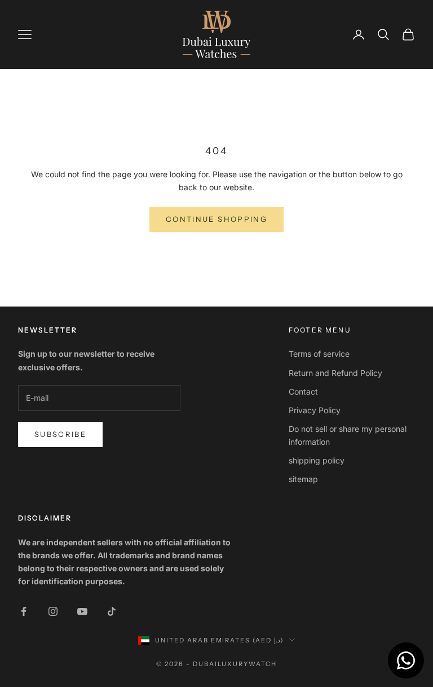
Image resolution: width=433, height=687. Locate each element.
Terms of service (319, 353)
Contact (303, 391)
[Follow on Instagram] (53, 611)
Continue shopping (216, 219)
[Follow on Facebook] (23, 611)
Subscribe (60, 434)
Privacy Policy (315, 410)
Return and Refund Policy (335, 373)
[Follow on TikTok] (111, 611)
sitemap (303, 479)
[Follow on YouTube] (82, 611)
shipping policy (316, 460)
